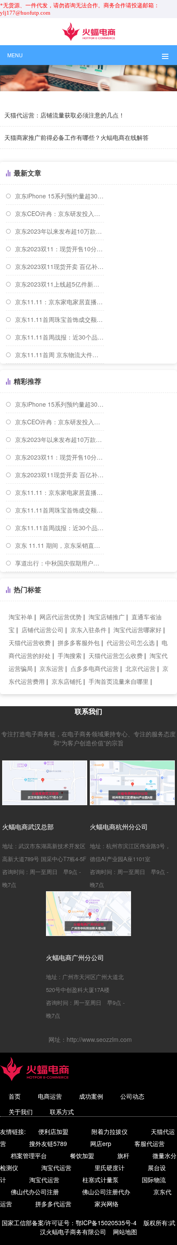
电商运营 (50, 1096)
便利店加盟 (53, 1131)
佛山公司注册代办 (106, 1191)
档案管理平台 (29, 1155)
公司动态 (132, 1096)
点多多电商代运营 (94, 668)
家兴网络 (107, 1203)
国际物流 (154, 1179)
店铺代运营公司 (42, 629)
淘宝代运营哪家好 (137, 629)
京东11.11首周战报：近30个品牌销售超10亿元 (59, 337)
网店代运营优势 (61, 616)
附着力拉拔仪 (110, 1131)
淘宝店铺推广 (106, 616)
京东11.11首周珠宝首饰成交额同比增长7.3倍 (59, 319)
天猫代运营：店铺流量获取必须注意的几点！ (64, 115)
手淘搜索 (70, 655)
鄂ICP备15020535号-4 (106, 1222)
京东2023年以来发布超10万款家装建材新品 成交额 (59, 231)
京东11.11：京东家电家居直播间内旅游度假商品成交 (59, 301)
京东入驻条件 (88, 629)
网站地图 (125, 1231)
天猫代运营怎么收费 (115, 655)
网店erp (100, 1143)
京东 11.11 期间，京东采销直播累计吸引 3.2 (59, 545)
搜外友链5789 (48, 1143)
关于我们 (21, 1111)
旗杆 (123, 1155)
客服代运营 (149, 1143)
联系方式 (62, 1111)
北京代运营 (140, 668)
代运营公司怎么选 (131, 642)
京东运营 (52, 668)
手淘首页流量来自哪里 (118, 681)
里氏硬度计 (110, 1167)
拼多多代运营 (53, 1203)
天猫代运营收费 (30, 642)
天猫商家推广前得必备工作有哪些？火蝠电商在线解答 (76, 137)
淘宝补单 (21, 616)
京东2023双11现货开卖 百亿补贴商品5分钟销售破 (59, 266)
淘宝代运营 (56, 1167)
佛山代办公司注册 (35, 1191)
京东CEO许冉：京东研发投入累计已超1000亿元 (59, 213)
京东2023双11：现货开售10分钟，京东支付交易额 (59, 248)
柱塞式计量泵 (100, 1179)
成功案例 (91, 1096)
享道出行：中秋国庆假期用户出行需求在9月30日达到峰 (59, 563)
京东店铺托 (67, 681)
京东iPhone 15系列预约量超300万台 (59, 196)
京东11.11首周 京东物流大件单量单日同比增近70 (59, 354)
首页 (15, 1096)
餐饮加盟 (82, 1155)
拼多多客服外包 (79, 642)
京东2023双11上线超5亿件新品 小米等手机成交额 (59, 284)
